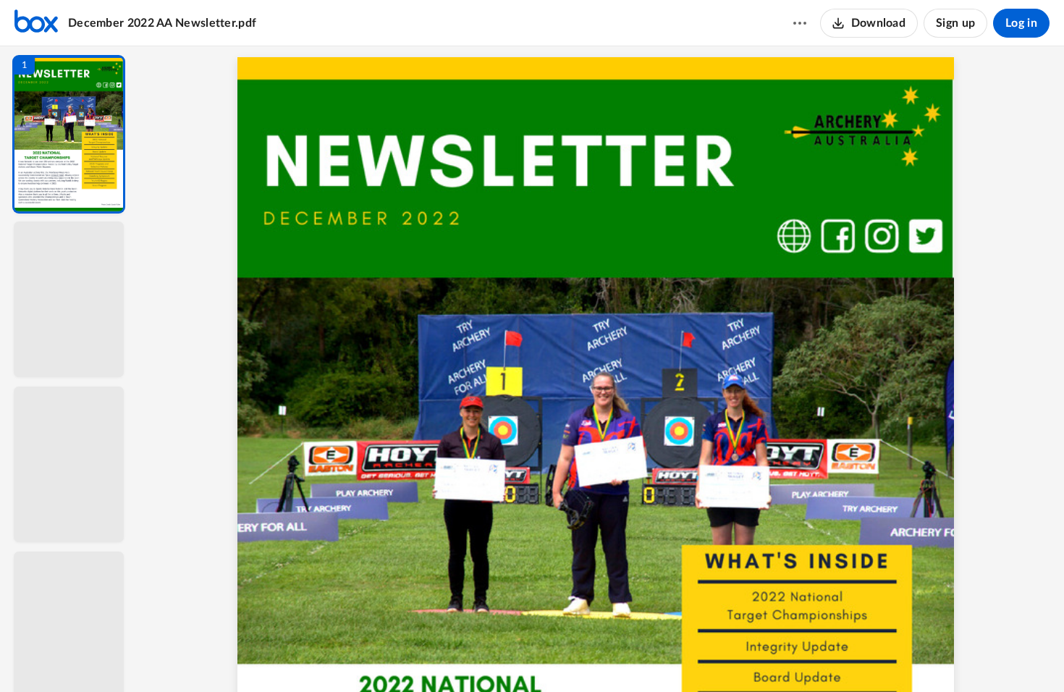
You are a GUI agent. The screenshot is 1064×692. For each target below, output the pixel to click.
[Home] (36, 23)
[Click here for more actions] (799, 23)
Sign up (955, 23)
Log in (1021, 23)
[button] (68, 134)
